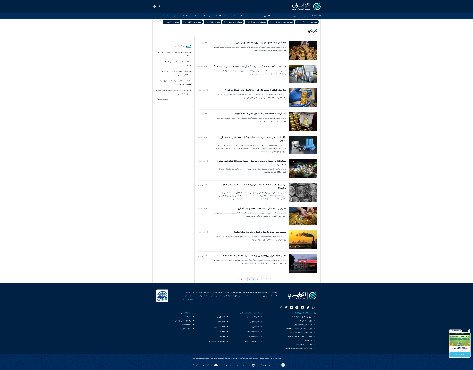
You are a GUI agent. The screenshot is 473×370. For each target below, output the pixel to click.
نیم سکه (287, 22)
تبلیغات (188, 317)
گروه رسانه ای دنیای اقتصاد (302, 317)
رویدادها (186, 16)
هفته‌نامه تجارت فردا (304, 340)
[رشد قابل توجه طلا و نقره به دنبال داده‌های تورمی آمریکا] (303, 50)
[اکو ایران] (306, 6)
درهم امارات (222, 22)
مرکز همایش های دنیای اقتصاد (301, 332)
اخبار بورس (221, 317)
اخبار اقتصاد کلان (253, 317)
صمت (256, 16)
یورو (242, 22)
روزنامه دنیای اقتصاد (304, 321)
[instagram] (313, 308)
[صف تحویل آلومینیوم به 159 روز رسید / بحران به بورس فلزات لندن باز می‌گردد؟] (303, 74)
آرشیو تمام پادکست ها (217, 341)
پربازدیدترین (179, 46)
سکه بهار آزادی (312, 22)
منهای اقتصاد (221, 16)
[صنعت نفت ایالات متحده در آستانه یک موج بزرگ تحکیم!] (303, 239)
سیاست (278, 16)
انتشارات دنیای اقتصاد (304, 344)
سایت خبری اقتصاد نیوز (303, 324)
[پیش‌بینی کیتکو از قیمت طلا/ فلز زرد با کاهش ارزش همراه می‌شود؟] (303, 97)
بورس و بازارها (293, 16)
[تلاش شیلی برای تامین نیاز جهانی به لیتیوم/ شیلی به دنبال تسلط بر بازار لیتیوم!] (303, 145)
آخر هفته (222, 336)
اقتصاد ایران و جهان (312, 16)
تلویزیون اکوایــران (169, 16)
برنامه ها (206, 16)
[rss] (281, 308)
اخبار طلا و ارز (254, 321)
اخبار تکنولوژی (254, 336)
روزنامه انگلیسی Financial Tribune (299, 328)
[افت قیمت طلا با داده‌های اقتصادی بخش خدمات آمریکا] (303, 121)
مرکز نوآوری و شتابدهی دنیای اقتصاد (298, 348)
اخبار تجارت (221, 321)
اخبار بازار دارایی (219, 326)
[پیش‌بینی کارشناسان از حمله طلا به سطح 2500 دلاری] (303, 216)
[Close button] (469, 330)
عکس (195, 16)
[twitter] (307, 308)
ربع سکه (264, 22)
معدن (235, 16)
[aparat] (286, 308)
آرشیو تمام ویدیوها (252, 341)
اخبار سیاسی (220, 331)
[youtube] (302, 308)
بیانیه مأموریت (185, 328)
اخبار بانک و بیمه (253, 331)
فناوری (267, 16)
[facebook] (291, 308)
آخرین (188, 46)
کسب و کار (244, 16)
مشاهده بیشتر (163, 99)
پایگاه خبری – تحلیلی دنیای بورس (299, 336)
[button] (156, 21)
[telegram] (296, 308)
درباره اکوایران (186, 324)
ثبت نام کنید (460, 354)
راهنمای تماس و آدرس (183, 321)
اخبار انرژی (255, 326)
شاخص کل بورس (174, 22)
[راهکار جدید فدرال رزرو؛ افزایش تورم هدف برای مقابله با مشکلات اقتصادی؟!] (303, 263)
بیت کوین (200, 22)
